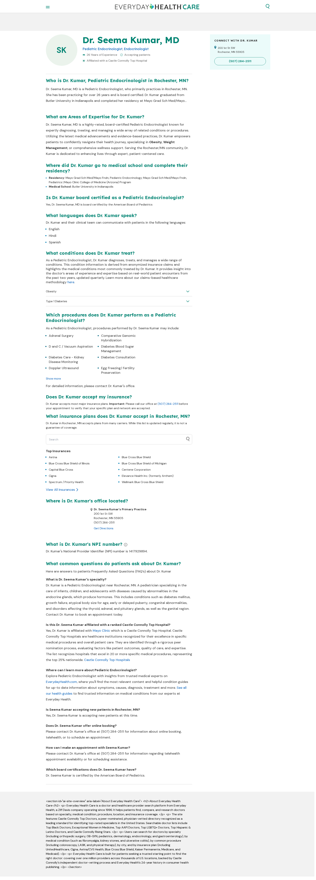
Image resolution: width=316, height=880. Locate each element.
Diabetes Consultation (118, 357)
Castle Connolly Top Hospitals (107, 660)
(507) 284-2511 (168, 404)
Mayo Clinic (101, 630)
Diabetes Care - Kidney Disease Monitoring (66, 359)
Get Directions (103, 528)
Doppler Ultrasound (64, 368)
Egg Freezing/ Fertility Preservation (118, 370)
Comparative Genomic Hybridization (118, 337)
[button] (267, 6)
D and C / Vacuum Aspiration (71, 346)
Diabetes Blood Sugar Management (117, 348)
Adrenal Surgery (61, 335)
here (70, 282)
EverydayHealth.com (61, 682)
